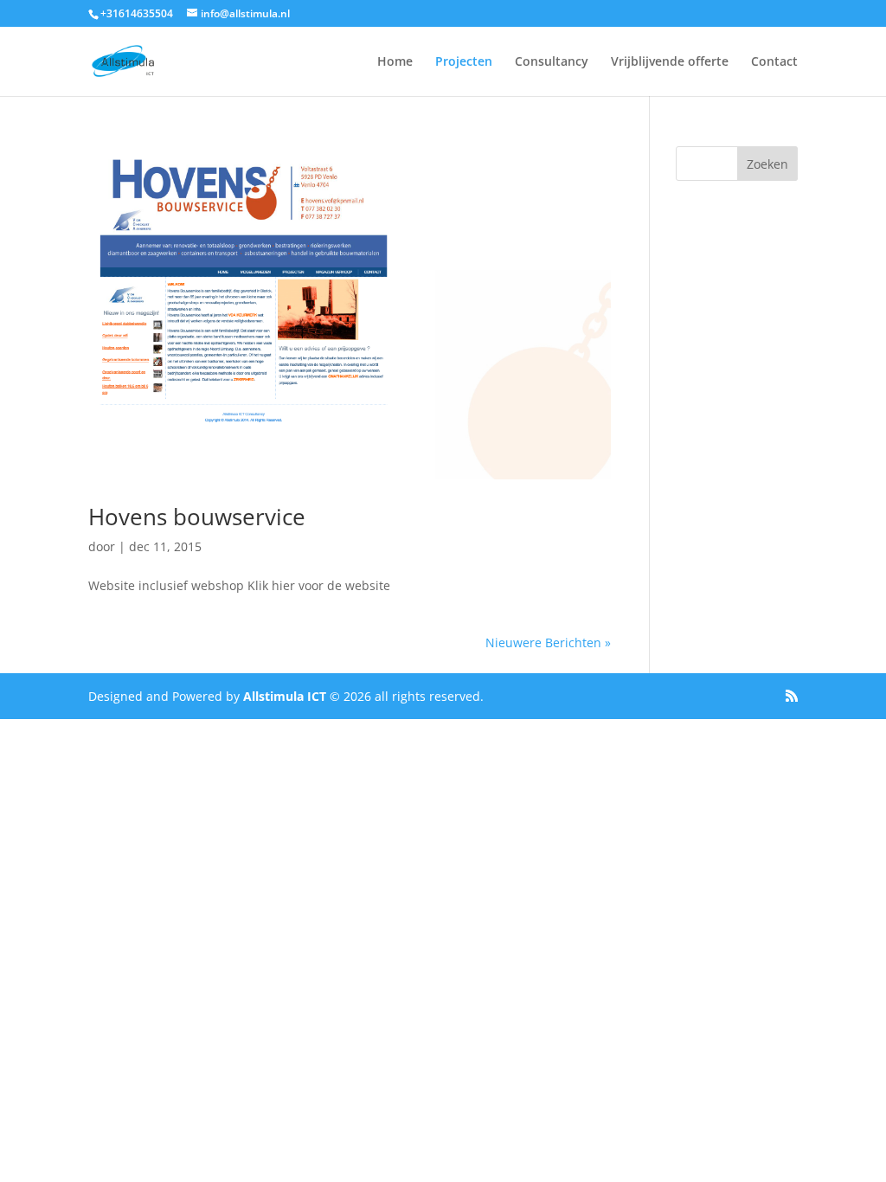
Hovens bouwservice (196, 516)
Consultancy (551, 62)
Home (395, 62)
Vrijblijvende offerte (670, 62)
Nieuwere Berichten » (548, 642)
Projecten (463, 62)
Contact (774, 62)
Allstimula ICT (284, 696)
